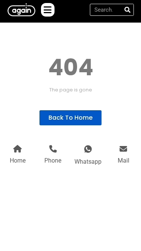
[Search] (127, 9)
